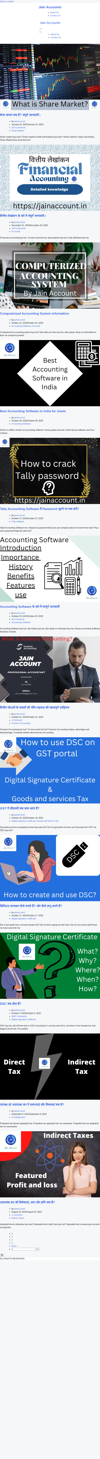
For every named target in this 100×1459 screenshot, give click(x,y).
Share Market (17, 131)
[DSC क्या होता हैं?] (50, 966)
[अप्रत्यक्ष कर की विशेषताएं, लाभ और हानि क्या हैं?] (50, 1164)
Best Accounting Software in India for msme (33, 411)
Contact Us (55, 15)
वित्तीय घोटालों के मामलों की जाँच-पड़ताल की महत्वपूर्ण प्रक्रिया (34, 707)
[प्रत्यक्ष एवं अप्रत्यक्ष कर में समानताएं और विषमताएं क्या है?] (50, 1066)
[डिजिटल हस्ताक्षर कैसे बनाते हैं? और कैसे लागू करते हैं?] (50, 868)
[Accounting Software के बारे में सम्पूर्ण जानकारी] (50, 569)
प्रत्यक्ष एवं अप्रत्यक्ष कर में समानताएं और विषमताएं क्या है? (32, 1104)
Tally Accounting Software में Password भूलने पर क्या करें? (39, 509)
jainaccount (19, 121)
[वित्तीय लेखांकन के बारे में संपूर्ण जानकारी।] (50, 178)
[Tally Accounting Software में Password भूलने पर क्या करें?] (50, 471)
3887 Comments (19, 1016)
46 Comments (17, 619)
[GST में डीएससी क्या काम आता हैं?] (50, 770)
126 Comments (18, 228)
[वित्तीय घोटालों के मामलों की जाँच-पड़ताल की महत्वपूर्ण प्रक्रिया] (50, 669)
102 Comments (18, 127)
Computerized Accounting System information (34, 313)
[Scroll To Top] (2, 1255)
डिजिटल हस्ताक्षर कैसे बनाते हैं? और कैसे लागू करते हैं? (31, 906)
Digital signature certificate (23, 821)
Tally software (17, 521)
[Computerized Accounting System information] (50, 275)
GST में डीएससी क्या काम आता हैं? (19, 808)
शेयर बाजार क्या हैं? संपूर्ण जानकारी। (20, 115)
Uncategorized (18, 1117)
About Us (54, 12)
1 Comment (16, 720)
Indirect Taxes (17, 1218)
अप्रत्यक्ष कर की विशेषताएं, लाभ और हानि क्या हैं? (27, 1202)
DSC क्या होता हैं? (10, 1003)
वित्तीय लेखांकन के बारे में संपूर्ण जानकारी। (23, 215)
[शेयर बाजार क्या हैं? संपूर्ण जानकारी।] (50, 77)
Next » (14, 1246)
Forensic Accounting (20, 723)
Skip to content (7, 1)
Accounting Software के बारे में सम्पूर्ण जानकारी (30, 606)
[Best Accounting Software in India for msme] (50, 373)
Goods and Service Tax (47, 821)
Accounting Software (21, 326)
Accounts (15, 231)
